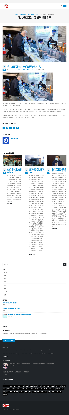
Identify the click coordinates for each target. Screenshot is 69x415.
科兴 (7, 391)
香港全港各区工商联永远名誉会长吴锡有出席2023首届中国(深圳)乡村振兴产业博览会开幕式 (32, 363)
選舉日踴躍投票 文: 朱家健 (9, 303)
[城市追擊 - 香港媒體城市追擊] (7, 6)
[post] (5, 316)
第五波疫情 (21, 391)
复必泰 (44, 386)
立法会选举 (16, 391)
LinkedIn (10, 128)
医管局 (26, 386)
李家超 (23, 388)
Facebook (4, 128)
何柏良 (19, 386)
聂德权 (26, 391)
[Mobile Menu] (64, 6)
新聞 (19, 69)
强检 (24, 69)
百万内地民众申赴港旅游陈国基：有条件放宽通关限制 (14, 171)
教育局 (4, 388)
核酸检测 (36, 388)
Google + (14, 128)
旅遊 (5, 285)
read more (10, 203)
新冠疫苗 (13, 388)
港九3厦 (31, 69)
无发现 (27, 69)
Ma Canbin (12, 69)
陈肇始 (53, 391)
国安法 (35, 386)
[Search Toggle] (61, 6)
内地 (23, 386)
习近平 (15, 386)
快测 (60, 386)
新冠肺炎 (18, 388)
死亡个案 (45, 388)
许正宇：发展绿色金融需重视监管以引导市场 (59, 170)
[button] (32, 258)
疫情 (53, 388)
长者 (45, 391)
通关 (38, 391)
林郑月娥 (31, 388)
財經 (5, 295)
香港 (60, 391)
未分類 (5, 291)
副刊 (5, 275)
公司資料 (6, 272)
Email (17, 128)
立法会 (11, 391)
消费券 (50, 388)
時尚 (5, 288)
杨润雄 (27, 388)
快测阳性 (63, 386)
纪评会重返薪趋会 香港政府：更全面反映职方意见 (36, 171)
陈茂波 (57, 391)
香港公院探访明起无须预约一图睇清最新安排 (19, 314)
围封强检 (31, 386)
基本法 (39, 386)
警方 (30, 391)
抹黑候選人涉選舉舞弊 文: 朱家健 (11, 308)
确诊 (4, 391)
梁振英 (41, 388)
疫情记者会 (58, 388)
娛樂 (5, 278)
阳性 (49, 391)
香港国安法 (5, 394)
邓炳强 (42, 391)
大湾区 (48, 386)
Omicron (5, 386)
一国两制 (10, 386)
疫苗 (62, 388)
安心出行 (52, 386)
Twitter (7, 128)
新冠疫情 (8, 388)
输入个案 (34, 391)
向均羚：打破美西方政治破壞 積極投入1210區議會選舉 (16, 372)
